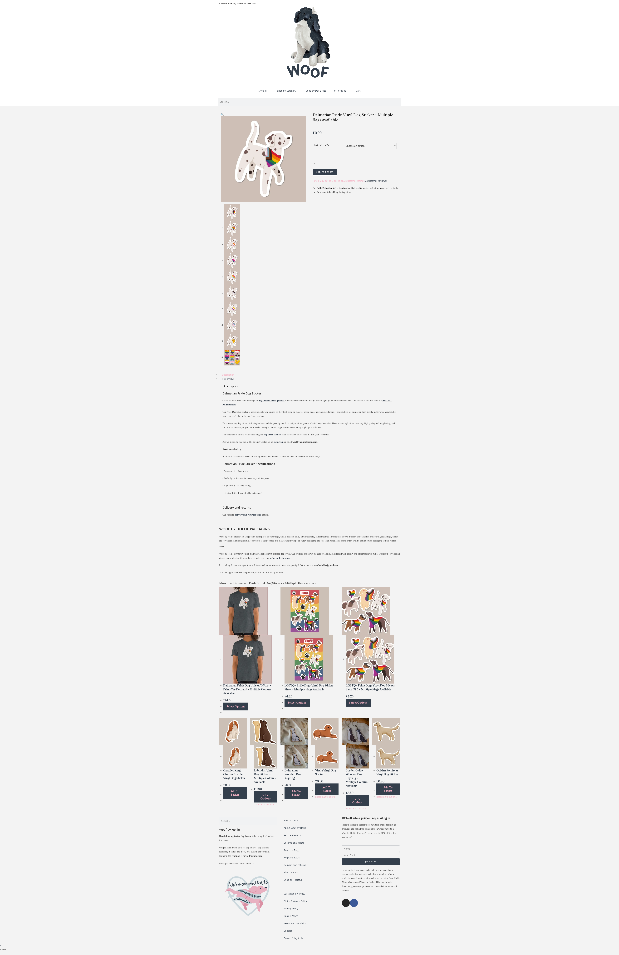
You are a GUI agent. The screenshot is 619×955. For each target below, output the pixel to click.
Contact (288, 930)
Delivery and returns (295, 864)
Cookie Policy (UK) (293, 938)
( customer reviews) (376, 180)
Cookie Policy (291, 915)
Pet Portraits (339, 90)
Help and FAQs (292, 857)
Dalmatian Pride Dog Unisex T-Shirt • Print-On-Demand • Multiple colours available (247, 689)
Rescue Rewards (292, 835)
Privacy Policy (291, 908)
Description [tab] (228, 374)
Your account (291, 820)
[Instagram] (346, 903)
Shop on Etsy (291, 872)
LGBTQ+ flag (321, 144)
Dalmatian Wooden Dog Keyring (293, 774)
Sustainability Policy (294, 893)
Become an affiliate (294, 842)
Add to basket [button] (235, 793)
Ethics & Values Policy (295, 901)
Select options (235, 706)
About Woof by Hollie (295, 827)
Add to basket (325, 172)
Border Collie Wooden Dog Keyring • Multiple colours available (357, 778)
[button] (222, 114)
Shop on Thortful (293, 879)
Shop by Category (286, 90)
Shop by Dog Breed (316, 90)
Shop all (263, 90)
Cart (358, 90)
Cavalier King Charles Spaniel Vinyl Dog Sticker (234, 774)
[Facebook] (354, 903)
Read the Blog (291, 850)
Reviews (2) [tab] (228, 378)
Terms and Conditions (296, 923)
